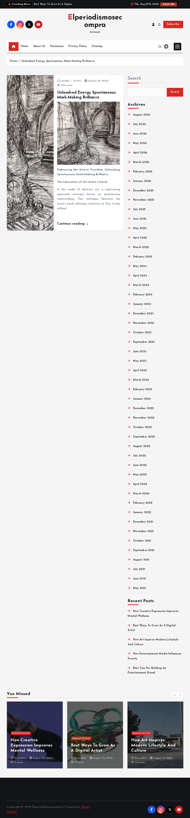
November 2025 (143, 200)
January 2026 (142, 181)
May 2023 (139, 361)
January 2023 (142, 399)
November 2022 (143, 418)
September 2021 (143, 550)
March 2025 (141, 247)
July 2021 (139, 569)
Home (25, 46)
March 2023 (141, 380)
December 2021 (143, 522)
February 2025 (142, 256)
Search (134, 78)
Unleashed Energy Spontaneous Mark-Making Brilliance (58, 61)
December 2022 (143, 408)
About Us (39, 46)
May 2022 (140, 474)
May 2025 (139, 228)
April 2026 (140, 152)
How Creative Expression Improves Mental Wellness (31, 745)
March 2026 (141, 162)
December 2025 (143, 190)
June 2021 (139, 578)
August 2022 (141, 446)
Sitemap (97, 46)
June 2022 (140, 465)
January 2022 (142, 512)
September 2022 (144, 436)
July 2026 (139, 124)
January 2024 (142, 304)
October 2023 (142, 332)
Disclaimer (57, 46)
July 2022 (139, 455)
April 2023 (140, 370)
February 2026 (142, 171)
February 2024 (142, 294)
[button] (175, 695)
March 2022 (141, 493)
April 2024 (140, 275)
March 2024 (141, 285)
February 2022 (142, 503)
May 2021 (139, 588)
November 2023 (143, 323)
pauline (66, 81)
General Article (21, 733)
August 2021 (141, 559)
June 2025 (139, 219)
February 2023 (142, 389)
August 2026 (141, 115)
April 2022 (140, 484)
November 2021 (143, 531)
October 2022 (142, 427)
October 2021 (142, 541)
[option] (35, 735)
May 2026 (140, 143)
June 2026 (140, 133)
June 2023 (139, 351)
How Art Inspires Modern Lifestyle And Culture (153, 745)
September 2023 (144, 342)
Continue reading (71, 223)
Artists (77, 81)
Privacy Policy (77, 46)
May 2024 (140, 266)
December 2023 (143, 313)
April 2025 (140, 238)
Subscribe (173, 24)
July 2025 (139, 209)
